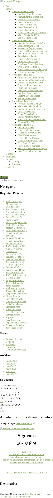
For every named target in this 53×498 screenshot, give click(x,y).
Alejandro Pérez (13, 309)
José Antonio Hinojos (16, 262)
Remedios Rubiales (15, 325)
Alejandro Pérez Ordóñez (29, 132)
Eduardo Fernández (15, 238)
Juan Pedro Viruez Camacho (31, 151)
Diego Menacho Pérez (28, 114)
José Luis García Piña (28, 61)
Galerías (10, 153)
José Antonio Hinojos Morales (32, 80)
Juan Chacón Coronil (27, 27)
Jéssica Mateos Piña (27, 111)
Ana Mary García (14, 249)
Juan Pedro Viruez (14, 328)
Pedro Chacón (12, 220)
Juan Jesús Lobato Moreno (30, 90)
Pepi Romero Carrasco (16, 322)
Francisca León (13, 267)
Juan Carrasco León (27, 22)
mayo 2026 (11, 369)
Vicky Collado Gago (27, 38)
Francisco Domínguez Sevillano (32, 51)
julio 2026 (10, 363)
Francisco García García (29, 59)
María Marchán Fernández (30, 106)
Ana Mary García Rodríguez (31, 64)
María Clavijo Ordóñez (28, 35)
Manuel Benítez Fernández (30, 17)
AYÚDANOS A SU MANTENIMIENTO (26, 472)
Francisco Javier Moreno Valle (32, 119)
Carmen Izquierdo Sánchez (30, 82)
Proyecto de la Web (15, 339)
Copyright (16, 161)
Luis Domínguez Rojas (28, 45)
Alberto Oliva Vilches (28, 122)
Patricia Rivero (13, 314)
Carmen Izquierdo (14, 264)
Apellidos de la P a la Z (22, 125)
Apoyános (16, 164)
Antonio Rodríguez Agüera (30, 140)
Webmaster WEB (24, 423)
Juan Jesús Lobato (14, 272)
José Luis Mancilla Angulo (30, 103)
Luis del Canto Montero (29, 19)
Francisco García (14, 243)
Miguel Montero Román (29, 117)
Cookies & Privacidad (16, 349)
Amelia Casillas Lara (27, 24)
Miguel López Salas (27, 98)
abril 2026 (10, 371)
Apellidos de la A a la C (23, 11)
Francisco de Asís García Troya (32, 69)
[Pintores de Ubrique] (10, 1)
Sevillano (10, 235)
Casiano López (13, 278)
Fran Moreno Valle (14, 299)
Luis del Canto (13, 206)
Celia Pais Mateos (26, 127)
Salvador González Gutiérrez (31, 72)
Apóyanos (10, 344)
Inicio (8, 6)
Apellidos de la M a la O (23, 101)
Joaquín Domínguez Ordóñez (31, 43)
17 (1, 401)
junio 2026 (11, 366)
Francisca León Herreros (29, 85)
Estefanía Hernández (15, 259)
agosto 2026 (11, 361)
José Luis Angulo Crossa (29, 14)
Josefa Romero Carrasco (29, 146)
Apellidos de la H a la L (23, 74)
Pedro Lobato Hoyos (27, 88)
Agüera (9, 317)
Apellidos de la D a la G (23, 40)
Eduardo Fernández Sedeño (30, 53)
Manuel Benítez (13, 204)
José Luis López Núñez (29, 93)
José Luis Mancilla (14, 283)
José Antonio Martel (15, 288)
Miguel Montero (13, 296)
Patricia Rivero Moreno (28, 138)
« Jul (2, 411)
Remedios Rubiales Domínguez (32, 148)
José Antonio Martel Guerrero (31, 109)
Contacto (10, 167)
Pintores (9, 9)
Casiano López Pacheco (29, 96)
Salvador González (15, 257)
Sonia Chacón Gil (26, 30)
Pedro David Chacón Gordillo (32, 32)
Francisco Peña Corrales (29, 130)
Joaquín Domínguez (15, 228)
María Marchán (13, 285)
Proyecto (10, 159)
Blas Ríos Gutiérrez (27, 135)
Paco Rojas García (26, 143)
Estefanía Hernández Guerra (31, 77)
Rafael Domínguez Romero (30, 48)
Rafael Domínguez (14, 233)
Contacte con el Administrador (17, 496)
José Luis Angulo (14, 201)
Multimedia (11, 156)
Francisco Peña (13, 307)
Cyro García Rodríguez (28, 67)
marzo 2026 (11, 374)
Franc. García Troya (15, 254)
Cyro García (11, 251)
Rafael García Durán (27, 56)
